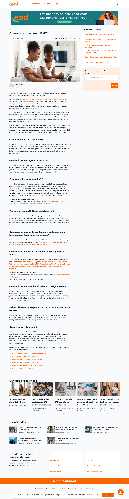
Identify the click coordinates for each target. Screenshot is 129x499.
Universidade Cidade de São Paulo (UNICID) (28, 359)
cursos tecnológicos (44, 99)
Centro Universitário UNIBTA (22, 368)
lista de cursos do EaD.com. (53, 202)
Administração (62, 242)
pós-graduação (29, 102)
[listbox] (101, 49)
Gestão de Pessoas (28, 244)
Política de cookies (58, 489)
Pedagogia (52, 242)
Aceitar (108, 495)
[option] (101, 35)
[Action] (64, 18)
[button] (121, 492)
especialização (61, 99)
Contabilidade (14, 244)
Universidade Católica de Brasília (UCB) (24, 264)
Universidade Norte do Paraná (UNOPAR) (27, 365)
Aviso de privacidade (42, 489)
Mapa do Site (89, 489)
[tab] (64, 413)
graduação (29, 99)
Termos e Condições (75, 489)
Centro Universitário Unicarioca (24, 262)
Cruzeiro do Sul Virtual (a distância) (25, 356)
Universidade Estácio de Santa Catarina (52, 262)
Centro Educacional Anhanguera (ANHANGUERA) (30, 353)
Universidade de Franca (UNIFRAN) (25, 362)
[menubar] (44, 4)
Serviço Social (42, 244)
